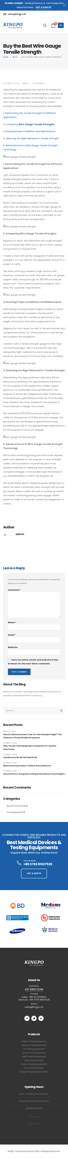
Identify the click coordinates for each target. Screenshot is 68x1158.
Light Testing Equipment (34, 1056)
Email (12, 634)
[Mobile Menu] (61, 25)
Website (13, 647)
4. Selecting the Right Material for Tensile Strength (31, 138)
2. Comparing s (29, 124)
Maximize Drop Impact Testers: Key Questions (27, 765)
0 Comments (38, 83)
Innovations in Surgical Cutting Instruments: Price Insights (34, 773)
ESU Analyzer (34, 1123)
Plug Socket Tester (34, 1060)
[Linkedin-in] (41, 1018)
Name (12, 622)
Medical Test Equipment (34, 1045)
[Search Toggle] (45, 25)
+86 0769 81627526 (39, 999)
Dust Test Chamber (34, 1068)
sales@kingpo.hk (34, 1007)
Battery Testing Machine (34, 1041)
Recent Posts (13, 805)
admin (25, 83)
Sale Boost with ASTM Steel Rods (20, 757)
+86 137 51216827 (37, 997)
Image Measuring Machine (34, 1071)
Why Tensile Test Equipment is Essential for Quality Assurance (29, 747)
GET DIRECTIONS (34, 989)
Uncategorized (14, 812)
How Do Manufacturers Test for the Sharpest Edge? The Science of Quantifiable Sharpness (32, 736)
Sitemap (34, 1116)
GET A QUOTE (43, 7)
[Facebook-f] (27, 1018)
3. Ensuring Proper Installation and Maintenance (29, 131)
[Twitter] (34, 1018)
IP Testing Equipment (34, 1049)
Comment (14, 589)
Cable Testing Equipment (34, 1064)
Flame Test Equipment (34, 1052)
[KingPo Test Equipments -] (13, 25)
